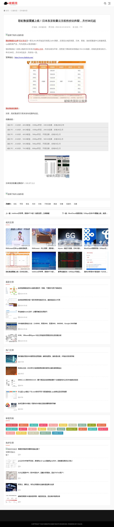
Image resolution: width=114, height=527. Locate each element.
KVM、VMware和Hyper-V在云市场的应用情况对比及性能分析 (39, 335)
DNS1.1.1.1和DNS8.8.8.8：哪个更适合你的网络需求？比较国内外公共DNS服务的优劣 (48, 380)
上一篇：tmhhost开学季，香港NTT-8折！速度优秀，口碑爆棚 (27, 213)
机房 (92, 425)
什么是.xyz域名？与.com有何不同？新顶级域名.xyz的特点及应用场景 (42, 392)
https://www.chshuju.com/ (24, 57)
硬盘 (27, 204)
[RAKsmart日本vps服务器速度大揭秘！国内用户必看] (18, 237)
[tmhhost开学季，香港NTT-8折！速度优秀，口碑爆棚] (44, 261)
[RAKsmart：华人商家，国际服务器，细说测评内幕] (44, 237)
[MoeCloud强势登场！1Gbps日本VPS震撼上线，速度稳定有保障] (96, 237)
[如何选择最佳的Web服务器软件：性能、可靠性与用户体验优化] (11, 291)
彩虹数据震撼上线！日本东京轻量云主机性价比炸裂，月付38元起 (28, 272)
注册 (92, 429)
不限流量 (48, 204)
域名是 (103, 429)
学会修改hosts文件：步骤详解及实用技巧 (32, 312)
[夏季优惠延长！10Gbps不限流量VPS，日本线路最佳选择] (70, 261)
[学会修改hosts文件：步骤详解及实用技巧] (11, 314)
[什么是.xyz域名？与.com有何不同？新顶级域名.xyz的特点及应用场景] (11, 394)
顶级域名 (45, 433)
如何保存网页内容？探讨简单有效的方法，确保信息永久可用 (39, 300)
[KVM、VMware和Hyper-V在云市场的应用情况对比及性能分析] (11, 338)
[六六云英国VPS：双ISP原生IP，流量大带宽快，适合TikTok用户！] (11, 475)
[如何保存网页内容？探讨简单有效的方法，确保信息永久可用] (11, 303)
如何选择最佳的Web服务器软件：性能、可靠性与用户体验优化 (40, 288)
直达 (61, 429)
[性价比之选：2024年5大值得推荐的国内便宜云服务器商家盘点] (11, 371)
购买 (23, 429)
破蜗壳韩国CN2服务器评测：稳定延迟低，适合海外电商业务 (39, 496)
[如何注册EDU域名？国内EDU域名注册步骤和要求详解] (11, 406)
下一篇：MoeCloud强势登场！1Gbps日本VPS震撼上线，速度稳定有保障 (88, 213)
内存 (33, 204)
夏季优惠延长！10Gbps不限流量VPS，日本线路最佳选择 (78, 272)
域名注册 (12, 429)
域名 (10, 433)
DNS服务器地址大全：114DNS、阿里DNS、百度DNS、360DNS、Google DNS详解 (47, 323)
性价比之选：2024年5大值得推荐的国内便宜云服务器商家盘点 (39, 368)
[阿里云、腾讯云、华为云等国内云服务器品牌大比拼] (11, 487)
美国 (101, 425)
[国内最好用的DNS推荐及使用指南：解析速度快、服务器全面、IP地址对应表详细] (11, 359)
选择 (43, 425)
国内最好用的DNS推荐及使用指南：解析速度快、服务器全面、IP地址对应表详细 (46, 356)
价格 (39, 204)
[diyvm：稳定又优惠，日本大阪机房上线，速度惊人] (70, 237)
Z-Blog (79, 524)
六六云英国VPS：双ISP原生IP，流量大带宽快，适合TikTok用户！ (41, 473)
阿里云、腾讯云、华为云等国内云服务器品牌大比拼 (36, 484)
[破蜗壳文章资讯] (12, 3)
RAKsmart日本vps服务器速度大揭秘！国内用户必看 (24, 248)
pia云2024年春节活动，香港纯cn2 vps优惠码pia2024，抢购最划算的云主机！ (45, 461)
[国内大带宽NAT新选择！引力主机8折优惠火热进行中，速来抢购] (96, 261)
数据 (55, 204)
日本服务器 (23, 10)
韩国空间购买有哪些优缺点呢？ (29, 449)
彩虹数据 (22, 41)
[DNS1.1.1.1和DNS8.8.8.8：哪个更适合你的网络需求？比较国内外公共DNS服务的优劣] (11, 383)
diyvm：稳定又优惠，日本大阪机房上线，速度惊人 (76, 248)
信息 (83, 429)
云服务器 (14, 10)
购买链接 (71, 429)
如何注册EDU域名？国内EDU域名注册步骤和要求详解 (37, 403)
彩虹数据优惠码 (12, 108)
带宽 (21, 204)
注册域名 (57, 433)
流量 (75, 204)
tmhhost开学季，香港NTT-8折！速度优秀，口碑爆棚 (50, 272)
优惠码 (68, 204)
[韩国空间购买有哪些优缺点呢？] (11, 452)
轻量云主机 (38, 49)
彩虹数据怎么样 (12, 41)
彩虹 (15, 204)
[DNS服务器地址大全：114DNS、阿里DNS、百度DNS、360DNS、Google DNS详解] (11, 326)
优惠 (82, 425)
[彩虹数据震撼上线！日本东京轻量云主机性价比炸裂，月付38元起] (18, 261)
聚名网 (21, 433)
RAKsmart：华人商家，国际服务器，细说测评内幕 (50, 248)
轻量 (61, 204)
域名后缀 (33, 433)
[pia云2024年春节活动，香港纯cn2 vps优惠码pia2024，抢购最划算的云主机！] (11, 463)
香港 (63, 425)
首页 (7, 10)
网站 (72, 425)
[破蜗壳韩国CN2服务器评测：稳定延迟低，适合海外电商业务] (11, 499)
